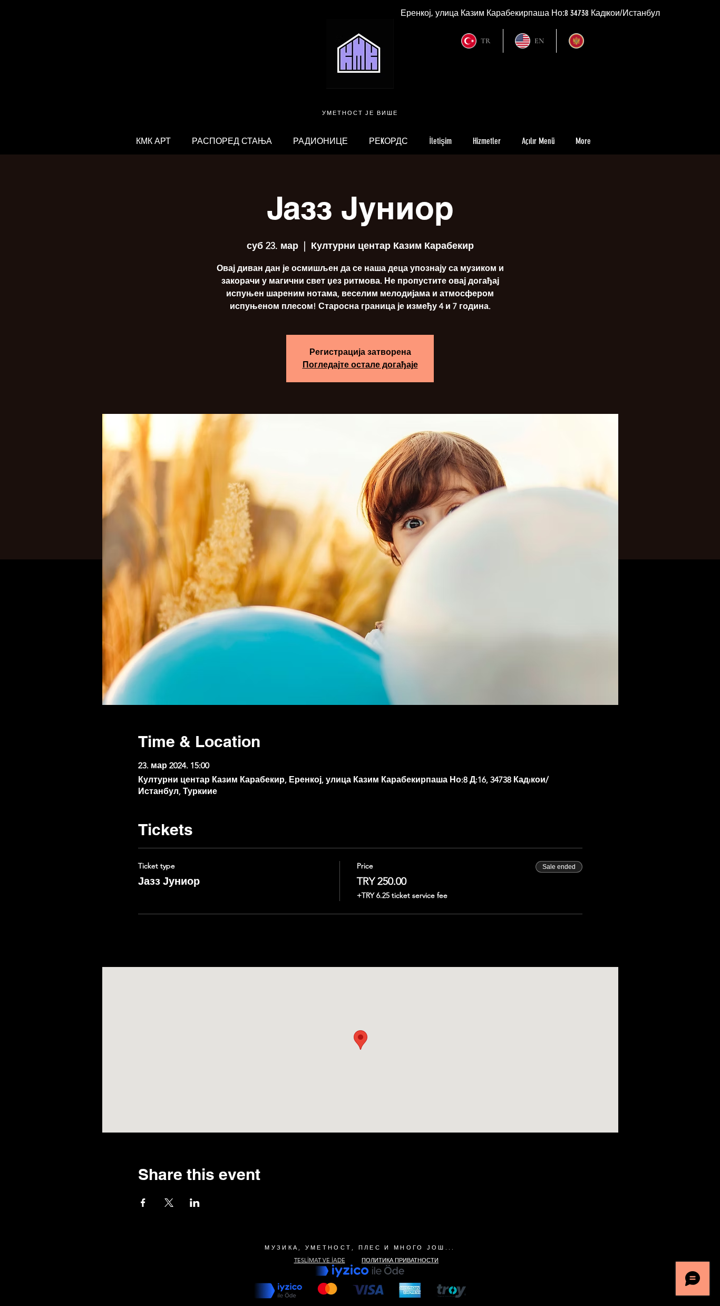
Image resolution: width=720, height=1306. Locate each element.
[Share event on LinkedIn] (195, 1202)
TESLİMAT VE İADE (319, 1259)
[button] (538, 141)
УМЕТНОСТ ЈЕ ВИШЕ (360, 113)
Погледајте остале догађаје (360, 365)
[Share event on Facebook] (143, 1202)
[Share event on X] (169, 1202)
